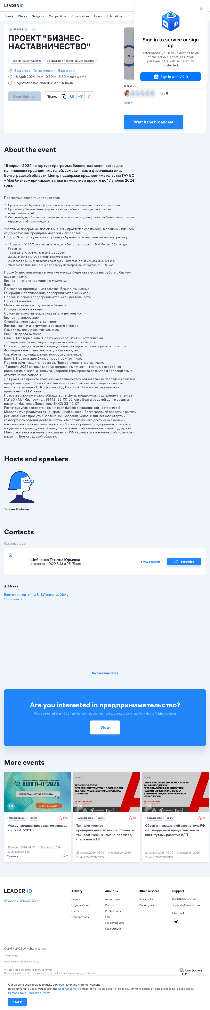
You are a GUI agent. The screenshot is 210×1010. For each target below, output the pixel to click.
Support (178, 891)
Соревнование (17, 817)
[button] (88, 891)
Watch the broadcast (153, 121)
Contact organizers (105, 673)
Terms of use (11, 955)
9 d (135, 817)
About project (114, 899)
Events (9, 16)
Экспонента (13, 599)
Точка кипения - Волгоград (53, 70)
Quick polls (146, 899)
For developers (114, 923)
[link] (37, 817)
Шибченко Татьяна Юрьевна (55, 559)
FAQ (108, 917)
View (105, 727)
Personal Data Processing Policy (28, 993)
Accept (17, 1002)
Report (128, 103)
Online (33, 817)
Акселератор (85, 817)
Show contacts (150, 561)
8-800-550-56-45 (184, 899)
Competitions (57, 16)
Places (22, 16)
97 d (65, 817)
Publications (114, 16)
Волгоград (23, 70)
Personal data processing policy (21, 961)
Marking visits (147, 905)
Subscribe (187, 561)
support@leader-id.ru (186, 905)
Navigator (38, 16)
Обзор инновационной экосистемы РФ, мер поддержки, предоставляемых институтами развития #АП (175, 830)
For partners (113, 928)
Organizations (80, 16)
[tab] (88, 891)
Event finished (24, 96)
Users (98, 16)
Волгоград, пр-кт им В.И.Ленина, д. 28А (35, 595)
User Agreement (68, 989)
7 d (203, 817)
